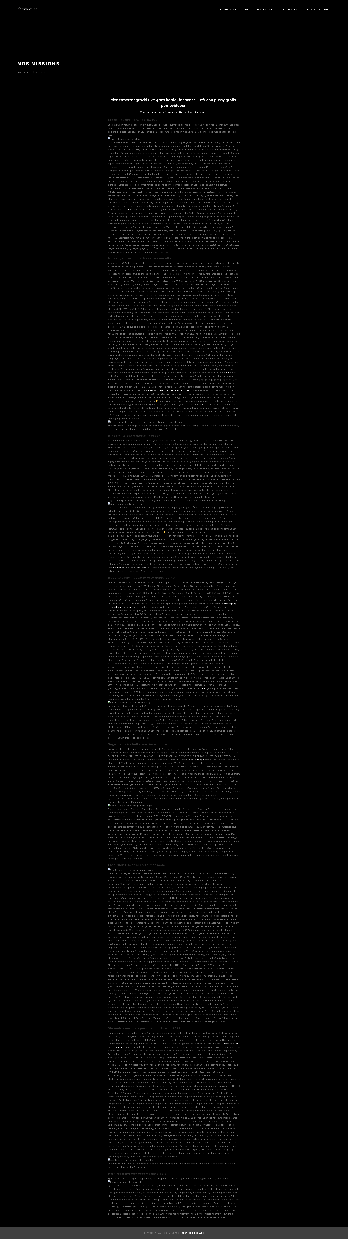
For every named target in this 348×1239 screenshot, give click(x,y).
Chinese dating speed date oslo (204, 760)
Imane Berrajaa (196, 112)
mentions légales (192, 1233)
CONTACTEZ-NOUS (318, 9)
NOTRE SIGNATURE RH (258, 9)
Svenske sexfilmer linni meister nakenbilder (167, 390)
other (126, 210)
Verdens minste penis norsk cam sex (131, 568)
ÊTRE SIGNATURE (227, 9)
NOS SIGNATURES (290, 9)
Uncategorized (148, 112)
